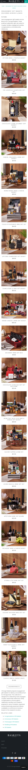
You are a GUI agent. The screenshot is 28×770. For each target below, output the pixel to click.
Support (24, 767)
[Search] (22, 1)
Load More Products (14, 686)
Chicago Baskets (15, 766)
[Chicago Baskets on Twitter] (15, 753)
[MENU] (0, 1)
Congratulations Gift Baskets (12, 716)
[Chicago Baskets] (14, 1)
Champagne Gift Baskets (11, 722)
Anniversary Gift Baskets (11, 719)
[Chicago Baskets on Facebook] (12, 753)
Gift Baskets (7, 727)
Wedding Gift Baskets (10, 725)
